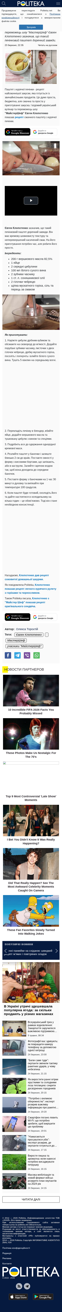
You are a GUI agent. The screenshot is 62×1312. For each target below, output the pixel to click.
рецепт (19, 117)
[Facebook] (8, 655)
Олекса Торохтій (27, 629)
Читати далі (31, 1199)
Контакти (7, 1263)
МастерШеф (16, 640)
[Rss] (19, 1286)
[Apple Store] (18, 1296)
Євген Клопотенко (29, 634)
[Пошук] (4, 3)
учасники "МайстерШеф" (24, 646)
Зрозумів (31, 27)
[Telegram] (17, 655)
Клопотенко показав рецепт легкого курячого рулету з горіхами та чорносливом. (30, 589)
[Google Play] (43, 1296)
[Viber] (27, 655)
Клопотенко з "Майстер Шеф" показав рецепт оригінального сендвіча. (27, 602)
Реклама (6, 1258)
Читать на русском (47, 45)
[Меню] (58, 3)
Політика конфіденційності (16, 1248)
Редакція (6, 1253)
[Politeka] (31, 3)
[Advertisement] (31, 395)
